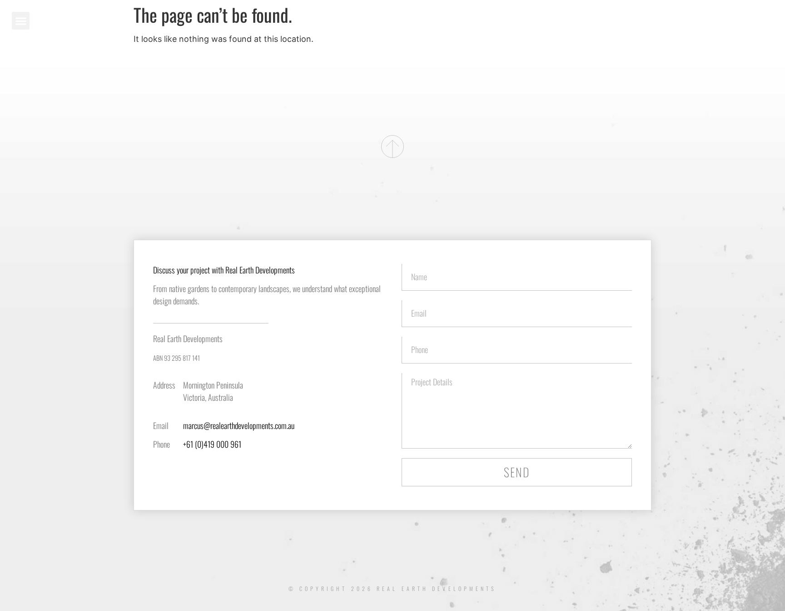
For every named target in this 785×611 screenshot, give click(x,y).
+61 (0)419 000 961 (212, 444)
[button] (21, 21)
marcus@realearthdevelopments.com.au (238, 425)
